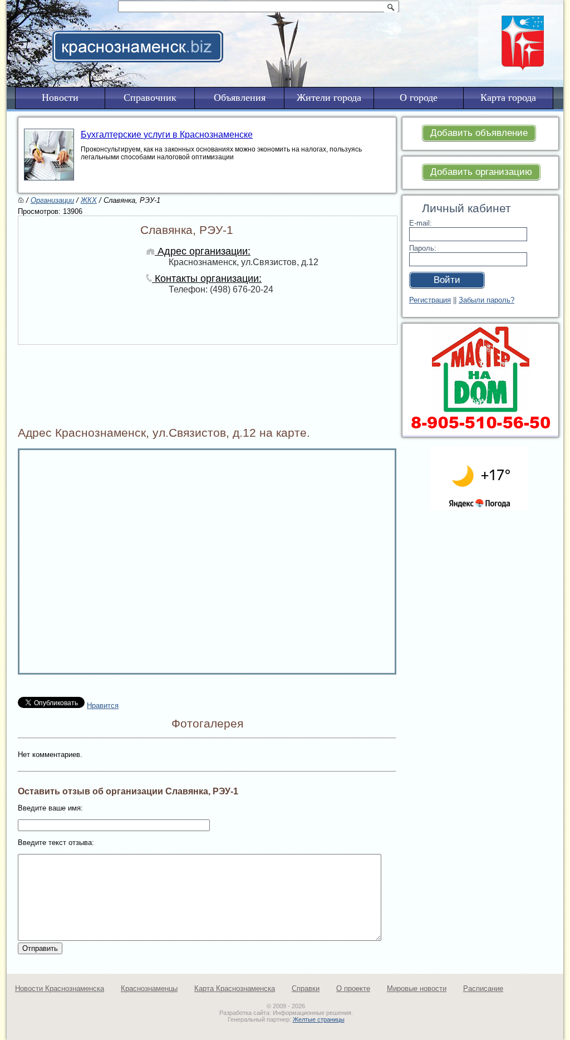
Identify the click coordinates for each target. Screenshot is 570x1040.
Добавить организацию (481, 172)
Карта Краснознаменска (234, 988)
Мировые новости (416, 988)
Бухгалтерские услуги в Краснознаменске (167, 134)
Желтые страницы (319, 1019)
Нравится (103, 705)
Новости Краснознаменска (59, 988)
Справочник (150, 97)
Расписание (483, 988)
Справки (306, 988)
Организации (52, 200)
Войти (447, 280)
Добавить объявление (479, 133)
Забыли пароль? (486, 300)
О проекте (353, 988)
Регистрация (430, 300)
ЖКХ (89, 200)
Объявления (240, 97)
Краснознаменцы (149, 988)
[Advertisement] (354, 31)
